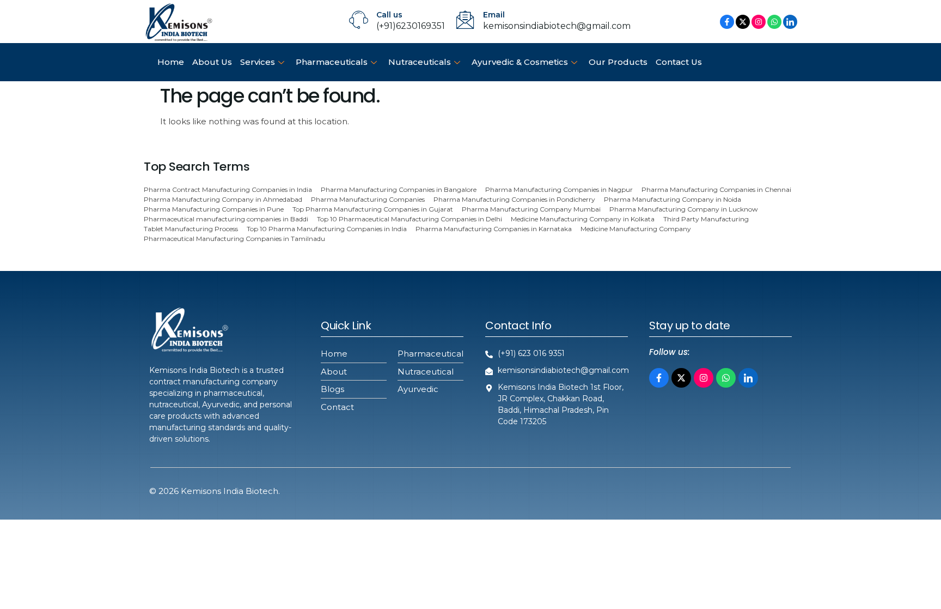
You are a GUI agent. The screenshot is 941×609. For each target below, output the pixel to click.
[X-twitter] (743, 22)
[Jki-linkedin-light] (748, 377)
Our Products (618, 62)
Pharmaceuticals (332, 62)
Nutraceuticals (419, 62)
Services (257, 62)
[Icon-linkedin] (790, 22)
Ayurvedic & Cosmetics (520, 62)
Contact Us (679, 62)
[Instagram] (758, 22)
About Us (212, 62)
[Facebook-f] (727, 22)
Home (170, 62)
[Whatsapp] (774, 22)
